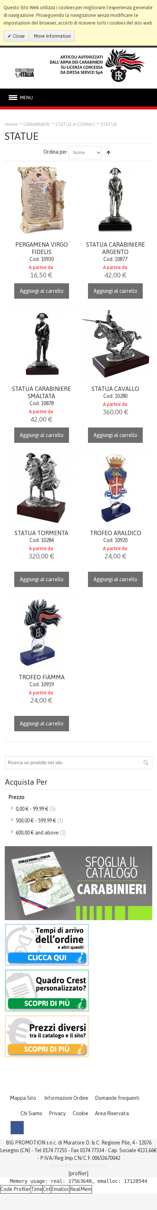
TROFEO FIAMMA (42, 677)
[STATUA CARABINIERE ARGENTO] (115, 199)
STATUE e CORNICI (75, 124)
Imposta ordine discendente (108, 152)
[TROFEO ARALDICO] (115, 488)
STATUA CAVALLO (115, 388)
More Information (52, 36)
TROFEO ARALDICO (115, 533)
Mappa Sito (23, 1098)
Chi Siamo (31, 1113)
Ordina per (55, 152)
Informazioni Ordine (66, 1098)
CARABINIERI (36, 124)
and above (37, 833)
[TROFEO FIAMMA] (41, 632)
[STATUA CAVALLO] (115, 344)
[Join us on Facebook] (17, 1128)
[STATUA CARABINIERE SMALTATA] (41, 344)
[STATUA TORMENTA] (41, 488)
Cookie (80, 1113)
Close (18, 36)
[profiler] (78, 1173)
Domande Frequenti (117, 1098)
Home (11, 124)
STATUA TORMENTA (41, 533)
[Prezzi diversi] (47, 1019)
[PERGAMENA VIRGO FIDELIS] (41, 199)
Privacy (57, 1113)
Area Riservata (112, 1113)
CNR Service (92, 1166)
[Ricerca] (145, 762)
